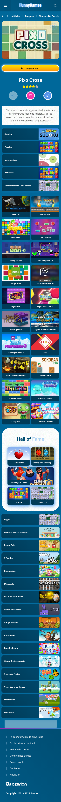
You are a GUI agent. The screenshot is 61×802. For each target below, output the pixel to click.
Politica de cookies (20, 749)
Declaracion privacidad (22, 743)
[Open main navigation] (5, 5)
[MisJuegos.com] (3, 16)
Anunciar (15, 774)
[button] (55, 5)
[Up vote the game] (47, 95)
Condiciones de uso (20, 755)
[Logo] (30, 5)
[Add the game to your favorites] (53, 26)
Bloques (29, 16)
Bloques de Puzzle (49, 16)
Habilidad (15, 16)
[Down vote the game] (30, 95)
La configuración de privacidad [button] (26, 736)
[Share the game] (13, 95)
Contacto (15, 768)
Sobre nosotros (18, 762)
